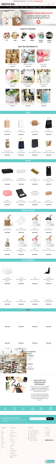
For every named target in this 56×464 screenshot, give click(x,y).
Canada (12, 457)
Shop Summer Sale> (38, 1)
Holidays (40, 7)
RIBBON (32, 40)
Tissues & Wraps (33, 7)
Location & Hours (13, 450)
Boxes (22, 7)
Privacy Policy (12, 453)
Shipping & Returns (13, 435)
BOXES (23, 40)
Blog (11, 446)
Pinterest (48, 434)
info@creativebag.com (34, 433)
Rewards (11, 430)
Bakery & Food (16, 7)
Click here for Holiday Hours (28, 368)
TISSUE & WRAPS (40, 41)
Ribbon (26, 7)
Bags (11, 7)
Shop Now (7, 134)
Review (11, 434)
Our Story (12, 439)
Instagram (48, 432)
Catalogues (12, 445)
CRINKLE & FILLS (49, 41)
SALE (6, 40)
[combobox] (28, 4)
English (13, 443)
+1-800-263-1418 (33, 437)
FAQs (11, 437)
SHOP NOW (12, 66)
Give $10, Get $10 (13, 432)
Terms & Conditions (13, 455)
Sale (44, 7)
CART (53, 4)
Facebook (48, 430)
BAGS (15, 40)
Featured (2, 443)
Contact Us (12, 448)
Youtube (48, 435)
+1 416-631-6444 (33, 435)
